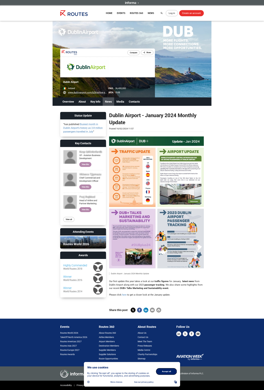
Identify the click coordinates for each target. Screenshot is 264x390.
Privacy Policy (83, 385)
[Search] (162, 13)
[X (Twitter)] (185, 333)
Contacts (134, 101)
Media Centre (144, 350)
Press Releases (145, 346)
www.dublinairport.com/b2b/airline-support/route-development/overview (105, 92)
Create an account (191, 13)
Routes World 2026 (69, 333)
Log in (172, 13)
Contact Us (143, 337)
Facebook (139, 310)
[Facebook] (191, 333)
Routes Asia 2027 (68, 346)
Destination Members (109, 346)
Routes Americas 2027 (71, 341)
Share (148, 52)
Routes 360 (136, 13)
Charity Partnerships (147, 354)
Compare (133, 53)
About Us (142, 333)
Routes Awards (67, 354)
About (82, 101)
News (151, 13)
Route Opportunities (108, 358)
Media (120, 101)
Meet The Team (145, 341)
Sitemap (141, 358)
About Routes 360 (107, 333)
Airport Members (107, 341)
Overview (68, 101)
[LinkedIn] (178, 333)
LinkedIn (145, 310)
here (124, 294)
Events (121, 13)
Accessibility (66, 385)
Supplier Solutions (107, 354)
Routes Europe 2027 (69, 350)
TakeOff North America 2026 (73, 337)
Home (109, 13)
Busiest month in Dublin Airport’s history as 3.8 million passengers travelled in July (83, 128)
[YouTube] (198, 333)
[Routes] (74, 13)
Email (152, 310)
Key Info (95, 101)
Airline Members (106, 337)
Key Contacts (83, 143)
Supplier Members (107, 350)
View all (69, 219)
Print (158, 310)
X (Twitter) (133, 310)
